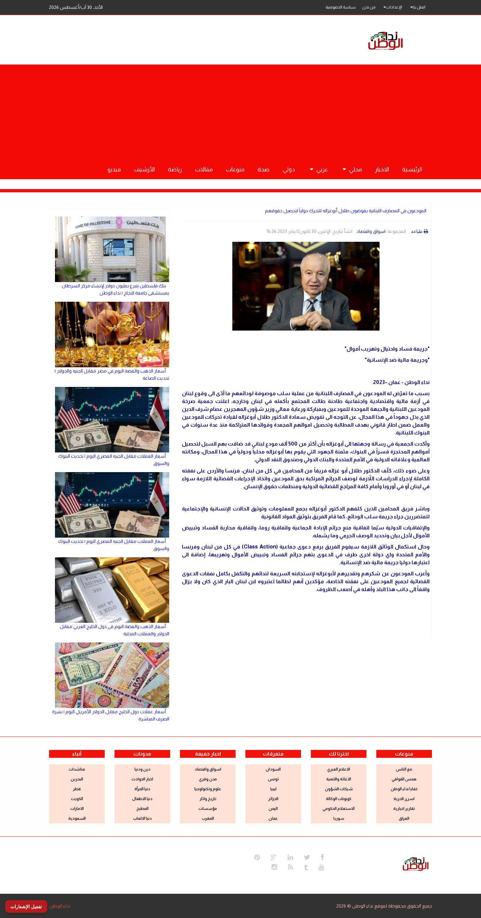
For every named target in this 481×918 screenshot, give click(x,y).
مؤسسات (208, 808)
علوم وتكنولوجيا (207, 789)
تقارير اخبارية (404, 808)
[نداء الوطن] (415, 863)
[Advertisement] (240, 110)
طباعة (416, 231)
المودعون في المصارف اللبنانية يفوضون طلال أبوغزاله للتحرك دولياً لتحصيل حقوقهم (345, 210)
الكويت (77, 798)
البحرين (77, 779)
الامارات (77, 808)
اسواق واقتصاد (371, 231)
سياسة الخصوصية (341, 7)
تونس (273, 779)
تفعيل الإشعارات (26, 906)
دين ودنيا (142, 769)
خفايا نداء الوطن (404, 789)
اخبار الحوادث (142, 779)
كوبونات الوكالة (338, 798)
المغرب (208, 818)
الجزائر (273, 798)
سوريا (338, 818)
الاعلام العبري (338, 769)
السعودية (77, 818)
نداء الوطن (59, 905)
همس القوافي (404, 779)
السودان (273, 769)
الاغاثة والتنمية (338, 779)
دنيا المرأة (142, 789)
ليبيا (273, 789)
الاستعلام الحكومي (339, 808)
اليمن (273, 808)
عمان (273, 818)
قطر (77, 789)
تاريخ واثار (208, 798)
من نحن (368, 7)
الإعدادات (394, 7)
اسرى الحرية (404, 798)
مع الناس (404, 769)
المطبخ (142, 808)
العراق (404, 818)
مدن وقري (208, 779)
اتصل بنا (419, 7)
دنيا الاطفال (142, 798)
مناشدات (77, 769)
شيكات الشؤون (339, 789)
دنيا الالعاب (142, 818)
